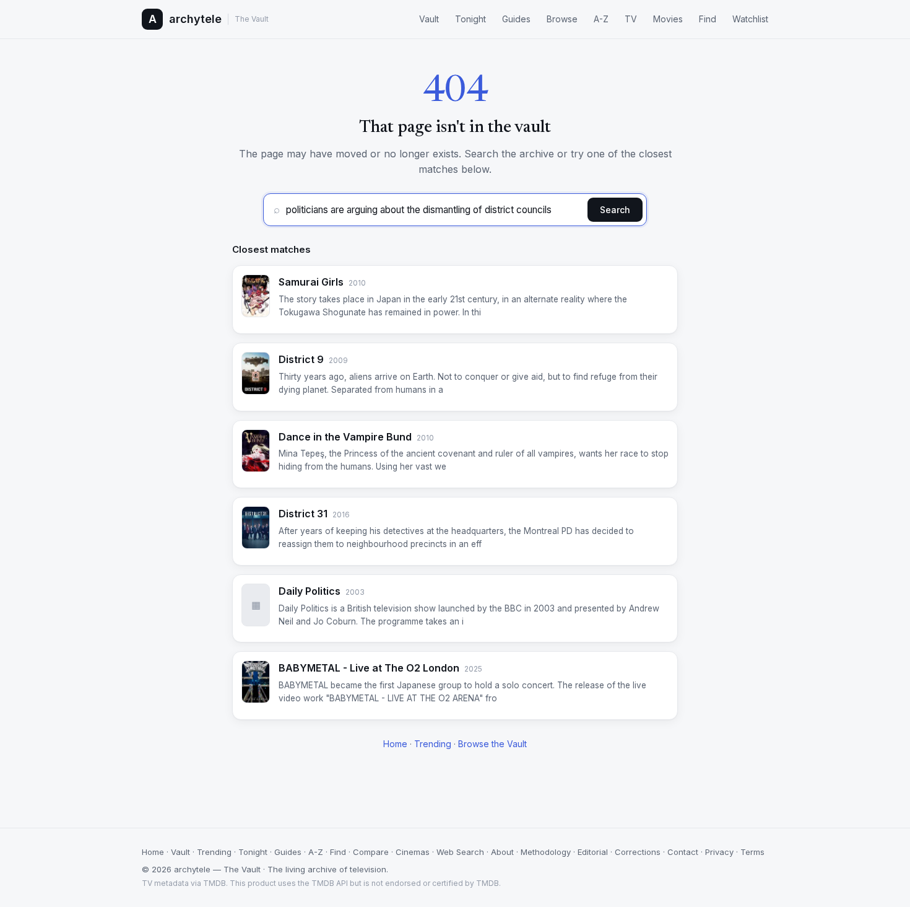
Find (707, 19)
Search (615, 209)
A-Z (601, 19)
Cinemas (413, 852)
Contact (682, 852)
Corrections (638, 852)
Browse (562, 19)
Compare (371, 852)
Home (395, 743)
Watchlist (750, 19)
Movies (668, 19)
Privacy (719, 852)
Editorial (593, 852)
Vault (429, 19)
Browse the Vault (492, 743)
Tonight (470, 19)
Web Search (460, 852)
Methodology (546, 852)
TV (631, 19)
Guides (516, 19)
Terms (752, 852)
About (502, 852)
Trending (432, 743)
